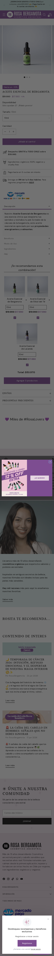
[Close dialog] (50, 461)
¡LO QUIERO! (40, 478)
